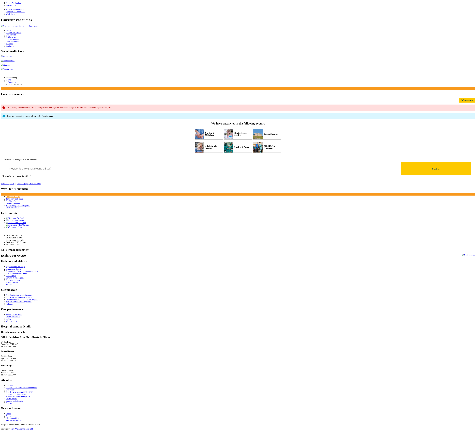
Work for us (12, 82)
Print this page (22, 184)
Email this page (35, 184)
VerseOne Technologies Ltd (22, 429)
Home (8, 80)
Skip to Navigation (13, 3)
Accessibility (11, 5)
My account (467, 100)
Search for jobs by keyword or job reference (19, 160)
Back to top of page (8, 184)
